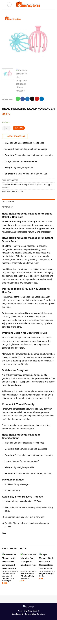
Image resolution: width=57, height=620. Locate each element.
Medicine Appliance (35, 185)
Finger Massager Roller (46, 575)
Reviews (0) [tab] (7, 207)
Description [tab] (8, 202)
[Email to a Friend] (32, 99)
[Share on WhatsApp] (18, 99)
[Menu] (3, 4)
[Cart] (53, 5)
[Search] (9, 5)
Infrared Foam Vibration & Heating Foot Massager (8, 577)
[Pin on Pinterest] (37, 99)
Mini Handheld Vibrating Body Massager (27, 576)
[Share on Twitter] (27, 99)
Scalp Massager (21, 484)
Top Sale (19, 191)
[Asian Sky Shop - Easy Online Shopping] (28, 4)
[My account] (49, 5)
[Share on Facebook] (22, 99)
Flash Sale (11, 191)
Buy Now (19, 128)
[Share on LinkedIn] (42, 99)
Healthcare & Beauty (19, 185)
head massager (39, 449)
